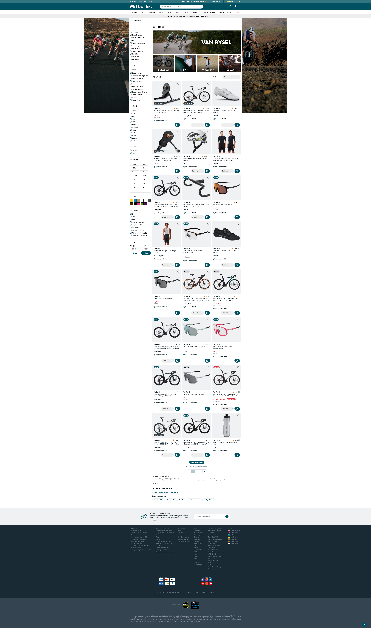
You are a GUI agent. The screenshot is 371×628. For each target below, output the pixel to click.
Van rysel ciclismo (194, 500)
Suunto (196, 537)
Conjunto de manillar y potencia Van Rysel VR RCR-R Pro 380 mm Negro (196, 205)
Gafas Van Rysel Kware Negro (163, 298)
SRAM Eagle (198, 564)
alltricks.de (234, 537)
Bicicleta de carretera (215, 556)
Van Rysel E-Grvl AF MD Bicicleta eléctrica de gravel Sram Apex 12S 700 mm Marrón (196, 299)
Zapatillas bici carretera (216, 552)
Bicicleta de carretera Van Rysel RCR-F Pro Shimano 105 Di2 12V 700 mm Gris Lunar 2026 (166, 205)
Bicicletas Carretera (161, 492)
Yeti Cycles (198, 543)
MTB (143, 12)
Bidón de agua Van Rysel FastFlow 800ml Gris (225, 443)
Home (133, 20)
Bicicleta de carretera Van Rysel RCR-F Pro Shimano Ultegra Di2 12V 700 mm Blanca (166, 347)
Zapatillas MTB (213, 537)
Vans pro (182, 500)
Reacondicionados (225, 12)
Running (134, 12)
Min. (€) (132, 246)
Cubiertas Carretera (214, 535)
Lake (195, 545)
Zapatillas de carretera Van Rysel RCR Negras (224, 251)
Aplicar (145, 253)
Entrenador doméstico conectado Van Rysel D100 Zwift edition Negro (165, 159)
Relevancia (227, 77)
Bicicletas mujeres (214, 545)
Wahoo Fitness (199, 550)
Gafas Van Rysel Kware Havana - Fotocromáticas (193, 251)
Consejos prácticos (162, 550)
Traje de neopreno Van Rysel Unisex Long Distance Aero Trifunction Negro (225, 159)
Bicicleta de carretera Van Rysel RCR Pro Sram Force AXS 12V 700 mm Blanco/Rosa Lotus (226, 395)
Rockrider (197, 530)
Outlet (237, 12)
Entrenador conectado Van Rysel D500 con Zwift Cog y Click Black (167, 111)
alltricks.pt (234, 541)
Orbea (196, 560)
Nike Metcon (198, 533)
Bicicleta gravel (213, 560)
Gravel (161, 12)
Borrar (135, 253)
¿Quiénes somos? (137, 530)
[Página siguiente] (204, 471)
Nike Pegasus (198, 535)
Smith (196, 547)
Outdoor (185, 12)
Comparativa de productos (165, 552)
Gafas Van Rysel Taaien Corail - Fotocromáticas (222, 347)
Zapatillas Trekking (214, 567)
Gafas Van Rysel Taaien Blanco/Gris (194, 394)
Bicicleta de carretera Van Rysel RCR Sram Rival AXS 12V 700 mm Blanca (196, 111)
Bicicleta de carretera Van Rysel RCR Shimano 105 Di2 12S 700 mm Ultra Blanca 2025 (167, 443)
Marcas (138, 20)
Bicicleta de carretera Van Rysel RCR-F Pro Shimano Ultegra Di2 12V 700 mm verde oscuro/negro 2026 (166, 395)
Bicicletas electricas (215, 539)
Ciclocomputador (214, 569)
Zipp (195, 558)
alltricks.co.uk (235, 530)
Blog (179, 530)
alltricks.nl (234, 543)
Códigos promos (183, 539)
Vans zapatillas (159, 500)
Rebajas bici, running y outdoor (141, 550)
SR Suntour (198, 552)
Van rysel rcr (171, 500)
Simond (196, 541)
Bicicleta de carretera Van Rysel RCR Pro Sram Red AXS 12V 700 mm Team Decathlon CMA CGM (225, 299)
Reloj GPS (211, 558)
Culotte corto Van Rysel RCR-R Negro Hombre (165, 251)
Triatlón (195, 12)
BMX (177, 12)
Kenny (196, 554)
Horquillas (211, 543)
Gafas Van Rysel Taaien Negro (222, 204)
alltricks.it (234, 539)
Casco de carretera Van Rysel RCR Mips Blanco (195, 159)
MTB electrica (212, 554)
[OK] (226, 516)
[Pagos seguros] (167, 581)
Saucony (197, 539)
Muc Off (197, 556)
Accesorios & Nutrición (208, 12)
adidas (196, 562)
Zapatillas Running (214, 530)
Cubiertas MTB (213, 533)
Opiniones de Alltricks (163, 541)
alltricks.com (235, 535)
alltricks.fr (234, 533)
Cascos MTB (212, 547)
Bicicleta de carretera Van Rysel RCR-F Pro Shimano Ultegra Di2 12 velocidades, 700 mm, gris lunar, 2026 (196, 443)
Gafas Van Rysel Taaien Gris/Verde (194, 346)
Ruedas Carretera (214, 541)
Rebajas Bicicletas (184, 537)
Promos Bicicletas (184, 541)
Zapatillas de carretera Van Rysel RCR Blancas (224, 111)
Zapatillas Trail (213, 550)
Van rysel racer (209, 500)
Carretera (152, 12)
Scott (196, 567)
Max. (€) (143, 246)
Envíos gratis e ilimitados (201, 1)
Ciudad (169, 12)
